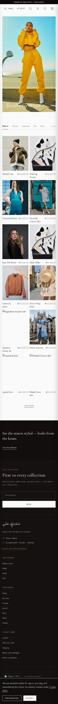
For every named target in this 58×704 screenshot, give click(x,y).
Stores (4, 618)
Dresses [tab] (15, 126)
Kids (4, 578)
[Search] (30, 8)
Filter (53, 126)
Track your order (8, 642)
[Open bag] (52, 8)
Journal (4, 608)
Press (4, 613)
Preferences (12, 698)
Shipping (5, 648)
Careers (5, 623)
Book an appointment (14, 548)
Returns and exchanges (10, 652)
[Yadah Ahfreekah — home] (21, 9)
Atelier (4, 568)
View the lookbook (9, 447)
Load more (29, 405)
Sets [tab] (35, 126)
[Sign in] (37, 8)
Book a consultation (9, 657)
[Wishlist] (44, 8)
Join (29, 504)
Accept (30, 698)
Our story (5, 598)
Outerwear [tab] (26, 126)
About (4, 593)
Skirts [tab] (42, 126)
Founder (5, 603)
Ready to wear (7, 563)
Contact (5, 638)
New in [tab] (5, 126)
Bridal (4, 573)
